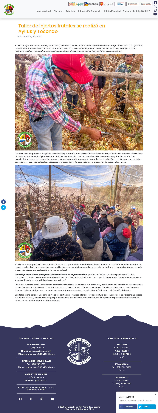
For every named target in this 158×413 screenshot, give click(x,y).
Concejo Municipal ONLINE (136, 11)
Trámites (70, 11)
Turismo (58, 11)
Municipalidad (44, 11)
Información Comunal (89, 11)
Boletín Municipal (112, 11)
